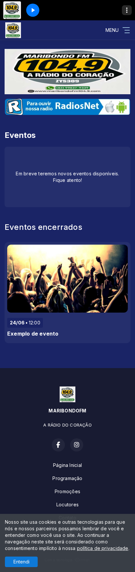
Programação (67, 478)
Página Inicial (67, 465)
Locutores (67, 504)
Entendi (21, 561)
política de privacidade (102, 548)
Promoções (67, 491)
